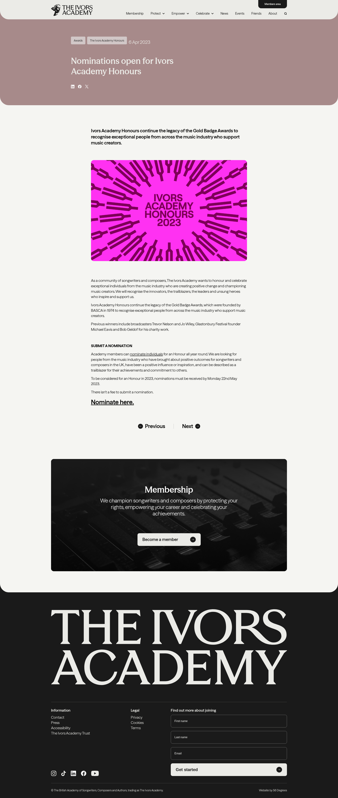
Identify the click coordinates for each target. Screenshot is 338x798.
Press (55, 722)
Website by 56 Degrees (273, 790)
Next (187, 426)
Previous (155, 426)
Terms (136, 728)
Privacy (136, 717)
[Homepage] (72, 10)
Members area (273, 4)
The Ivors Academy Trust (70, 733)
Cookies (137, 722)
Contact (57, 717)
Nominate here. (112, 402)
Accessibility (60, 728)
